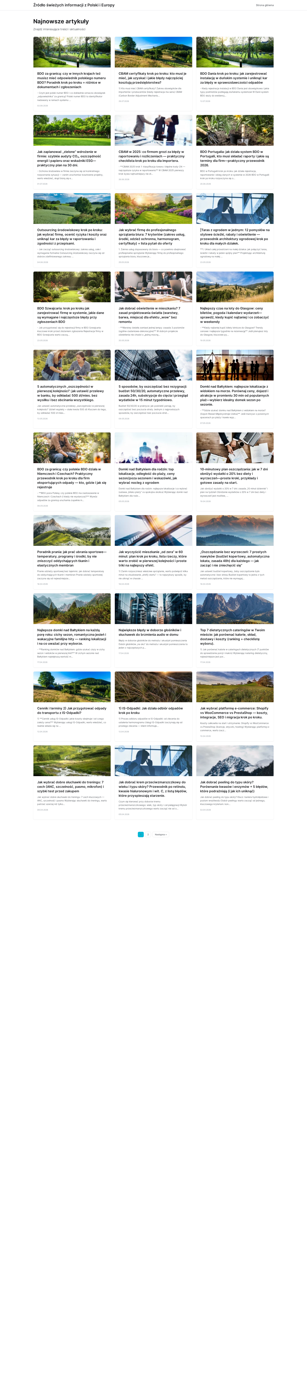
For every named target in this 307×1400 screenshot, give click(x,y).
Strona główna (265, 5)
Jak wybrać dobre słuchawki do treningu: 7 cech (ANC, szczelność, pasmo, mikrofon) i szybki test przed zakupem (70, 786)
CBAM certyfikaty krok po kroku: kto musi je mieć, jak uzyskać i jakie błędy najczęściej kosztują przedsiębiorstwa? (152, 78)
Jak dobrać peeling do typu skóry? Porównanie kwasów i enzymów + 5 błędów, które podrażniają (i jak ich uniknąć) (234, 786)
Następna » (161, 834)
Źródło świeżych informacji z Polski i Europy (74, 5)
